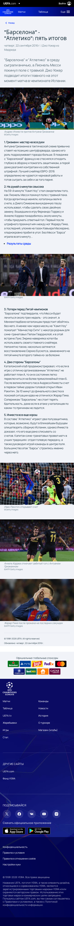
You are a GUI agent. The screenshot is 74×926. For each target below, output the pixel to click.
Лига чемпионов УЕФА (8, 11)
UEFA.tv (7, 715)
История (43, 715)
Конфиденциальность (15, 847)
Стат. (6, 737)
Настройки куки (12, 864)
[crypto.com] (19, 671)
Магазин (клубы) (48, 730)
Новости (43, 708)
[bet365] (31, 671)
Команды (43, 701)
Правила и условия (14, 852)
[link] (22, 11)
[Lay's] (37, 664)
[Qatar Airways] (54, 671)
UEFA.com (8, 771)
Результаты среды (19, 243)
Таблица (7, 708)
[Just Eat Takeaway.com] (43, 671)
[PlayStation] (25, 664)
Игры (6, 730)
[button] (65, 11)
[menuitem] (25, 11)
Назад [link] (11, 22)
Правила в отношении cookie (19, 858)
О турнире (44, 722)
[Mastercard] (60, 664)
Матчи (6, 701)
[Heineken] (13, 664)
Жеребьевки (10, 722)
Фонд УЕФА (9, 778)
